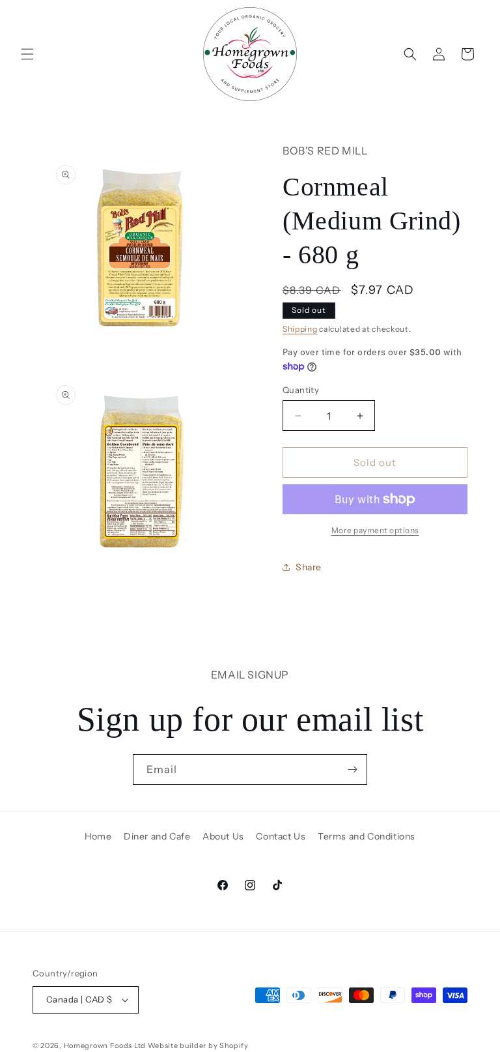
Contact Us (280, 836)
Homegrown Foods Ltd (105, 1045)
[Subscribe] (352, 769)
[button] (27, 54)
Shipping (300, 329)
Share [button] (309, 567)
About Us (223, 836)
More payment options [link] (375, 530)
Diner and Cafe (157, 836)
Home (98, 836)
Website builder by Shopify (198, 1045)
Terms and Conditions (366, 836)
